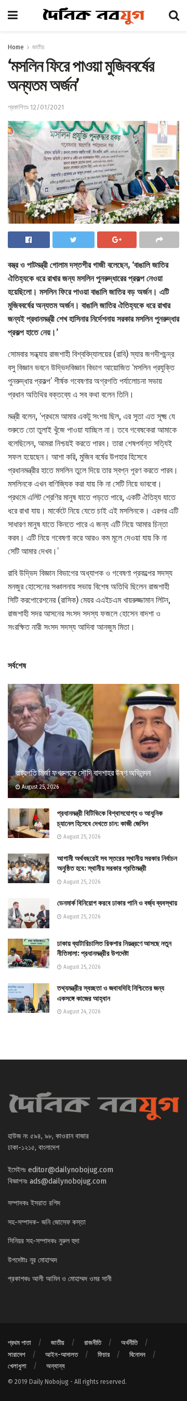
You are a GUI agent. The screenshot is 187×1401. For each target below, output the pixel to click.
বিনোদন (137, 1354)
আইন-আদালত (61, 1354)
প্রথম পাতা (19, 1343)
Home (16, 47)
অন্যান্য (55, 1366)
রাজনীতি (92, 1343)
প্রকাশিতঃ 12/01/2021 (36, 107)
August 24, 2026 (81, 1012)
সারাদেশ (16, 1354)
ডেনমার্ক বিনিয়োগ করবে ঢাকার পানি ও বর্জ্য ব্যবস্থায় (117, 903)
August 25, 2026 (39, 787)
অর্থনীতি (129, 1343)
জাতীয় (38, 47)
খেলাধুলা (17, 1366)
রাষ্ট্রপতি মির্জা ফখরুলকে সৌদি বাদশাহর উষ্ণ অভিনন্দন (83, 773)
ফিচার (104, 1354)
